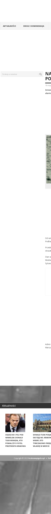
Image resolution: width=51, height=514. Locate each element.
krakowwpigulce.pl (36, 458)
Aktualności (9, 26)
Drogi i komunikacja (33, 26)
